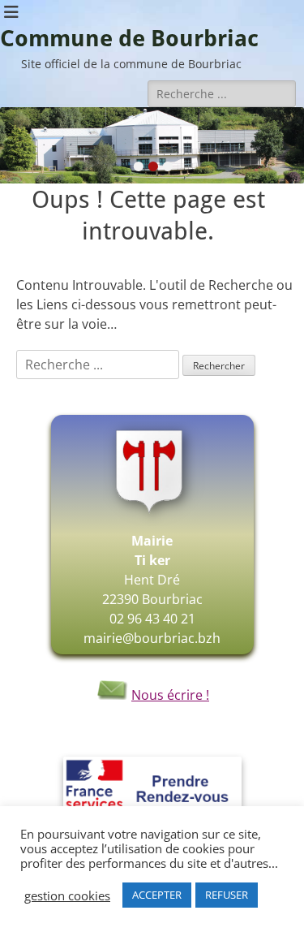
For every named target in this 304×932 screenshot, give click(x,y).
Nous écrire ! (170, 695)
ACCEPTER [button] (157, 894)
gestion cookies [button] (67, 895)
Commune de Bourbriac (129, 38)
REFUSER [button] (226, 894)
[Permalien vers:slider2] (152, 145)
